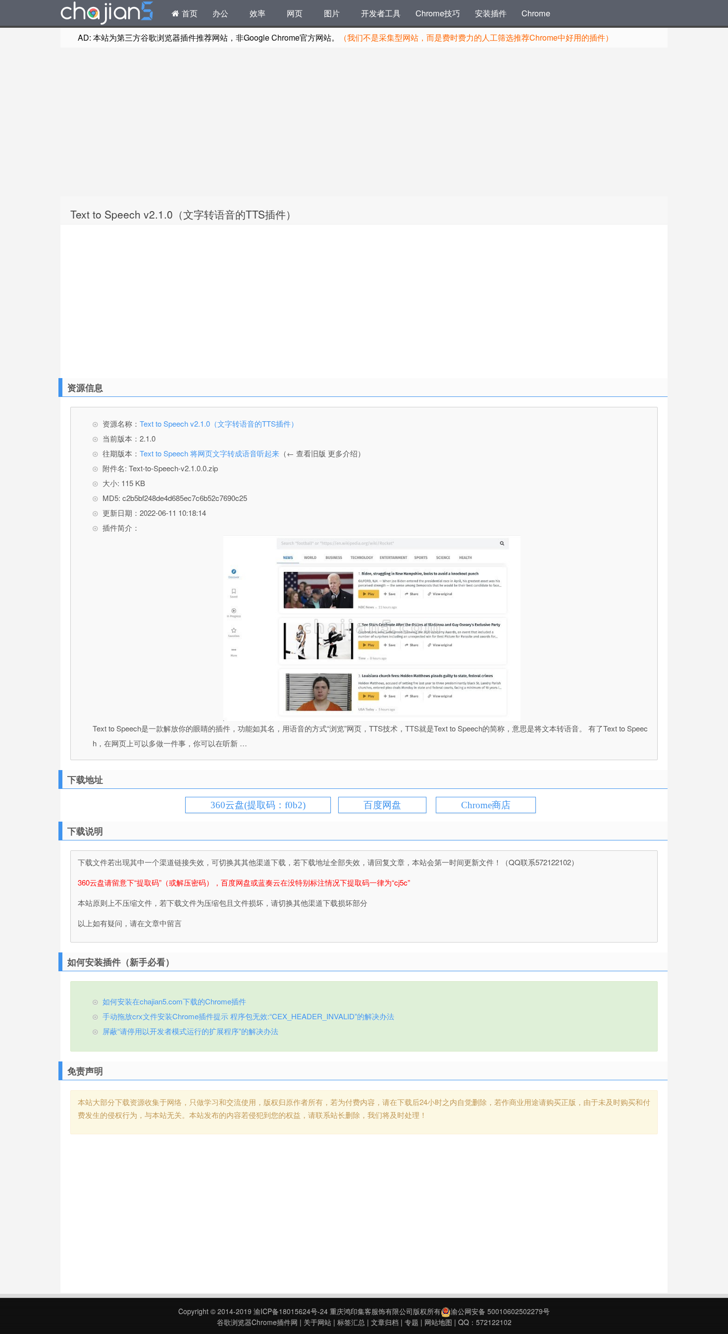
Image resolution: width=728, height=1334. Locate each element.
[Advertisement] (364, 122)
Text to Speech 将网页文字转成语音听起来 (209, 453)
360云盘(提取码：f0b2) (258, 805)
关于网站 (317, 1322)
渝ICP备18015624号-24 (291, 1311)
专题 (411, 1322)
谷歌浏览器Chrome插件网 (257, 1322)
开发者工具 (381, 13)
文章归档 (385, 1322)
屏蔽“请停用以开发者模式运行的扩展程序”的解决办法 (190, 1031)
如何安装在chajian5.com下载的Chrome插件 (174, 1001)
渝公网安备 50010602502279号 (500, 1311)
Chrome (535, 13)
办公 (220, 13)
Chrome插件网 (107, 14)
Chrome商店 (486, 805)
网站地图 (438, 1322)
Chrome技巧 (438, 13)
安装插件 (491, 13)
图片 (332, 13)
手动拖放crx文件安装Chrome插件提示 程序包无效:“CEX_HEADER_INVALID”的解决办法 (248, 1016)
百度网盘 (382, 805)
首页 (188, 13)
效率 (257, 13)
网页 (295, 13)
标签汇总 (351, 1322)
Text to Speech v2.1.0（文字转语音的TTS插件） (183, 214)
